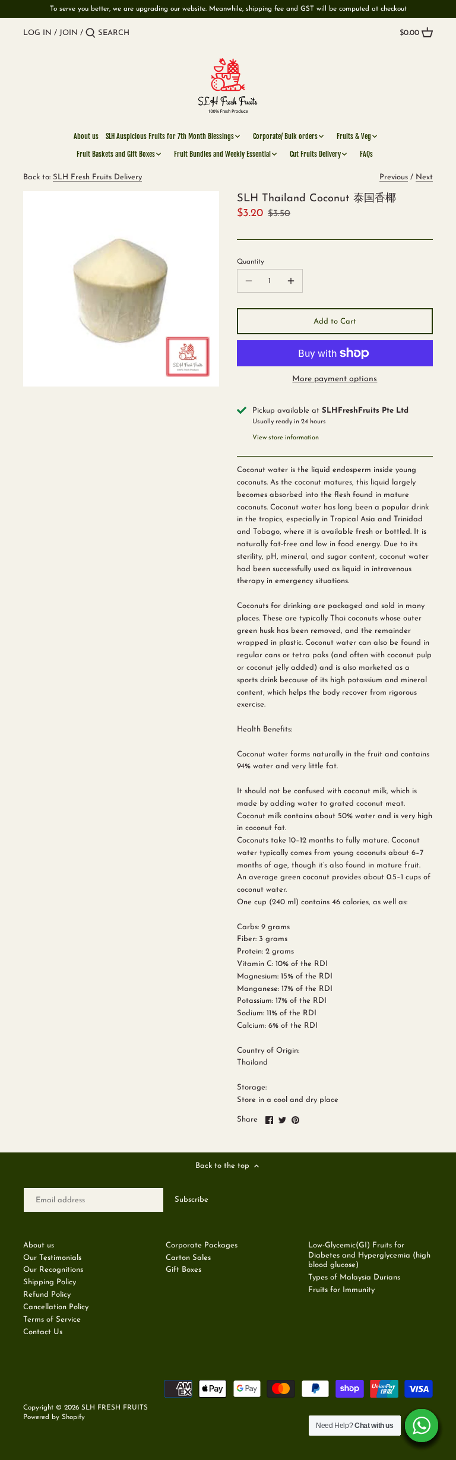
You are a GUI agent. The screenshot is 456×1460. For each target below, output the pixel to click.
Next (424, 177)
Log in (37, 33)
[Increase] (291, 281)
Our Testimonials (52, 1258)
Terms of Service (52, 1319)
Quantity (250, 261)
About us (38, 1245)
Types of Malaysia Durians (354, 1277)
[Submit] (91, 33)
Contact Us (42, 1332)
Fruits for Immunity (341, 1290)
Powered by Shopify (54, 1417)
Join (68, 33)
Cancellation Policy (55, 1307)
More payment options (334, 379)
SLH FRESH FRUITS (114, 1407)
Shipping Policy (49, 1282)
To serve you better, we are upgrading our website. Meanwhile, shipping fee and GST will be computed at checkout (228, 8)
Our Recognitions (53, 1270)
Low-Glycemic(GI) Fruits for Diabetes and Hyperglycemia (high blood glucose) (369, 1255)
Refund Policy (47, 1295)
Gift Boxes (183, 1270)
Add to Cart (335, 321)
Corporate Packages (202, 1245)
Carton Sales (188, 1258)
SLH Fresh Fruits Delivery (97, 177)
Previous (393, 177)
